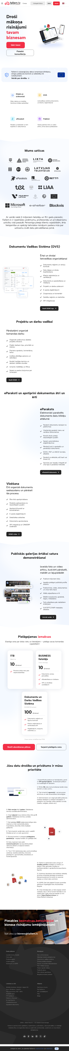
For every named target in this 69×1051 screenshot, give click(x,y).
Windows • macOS (15, 989)
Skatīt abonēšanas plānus (18, 747)
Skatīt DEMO (13, 380)
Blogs (38, 996)
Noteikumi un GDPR (12, 963)
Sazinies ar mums (42, 987)
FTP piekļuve (10, 996)
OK (57, 1048)
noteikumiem (40, 1048)
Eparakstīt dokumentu (12, 1004)
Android (19, 987)
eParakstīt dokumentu (49, 472)
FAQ (38, 994)
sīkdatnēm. (49, 1048)
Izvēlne (2, 3)
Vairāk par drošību (19, 78)
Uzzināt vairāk (47, 617)
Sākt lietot (15, 45)
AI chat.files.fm (10, 1000)
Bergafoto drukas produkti (44, 974)
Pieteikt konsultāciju (20, 52)
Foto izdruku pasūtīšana (44, 972)
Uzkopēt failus (37, 3)
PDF (17, 991)
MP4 (21, 991)
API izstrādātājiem (42, 991)
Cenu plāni (9, 957)
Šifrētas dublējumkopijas (44, 961)
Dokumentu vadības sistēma (45, 959)
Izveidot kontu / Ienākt (12, 955)
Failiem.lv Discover (11, 998)
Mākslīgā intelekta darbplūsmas (46, 957)
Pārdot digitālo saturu (43, 968)
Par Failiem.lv (41, 989)
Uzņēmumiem (10, 961)
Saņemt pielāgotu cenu (51, 747)
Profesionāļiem (10, 959)
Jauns (56, 3)
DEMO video (13, 534)
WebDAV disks (10, 994)
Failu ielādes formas (43, 966)
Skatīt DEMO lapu (48, 308)
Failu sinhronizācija (42, 955)
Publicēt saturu (41, 970)
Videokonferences (11, 1002)
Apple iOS (25, 987)
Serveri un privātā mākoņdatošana (47, 963)
